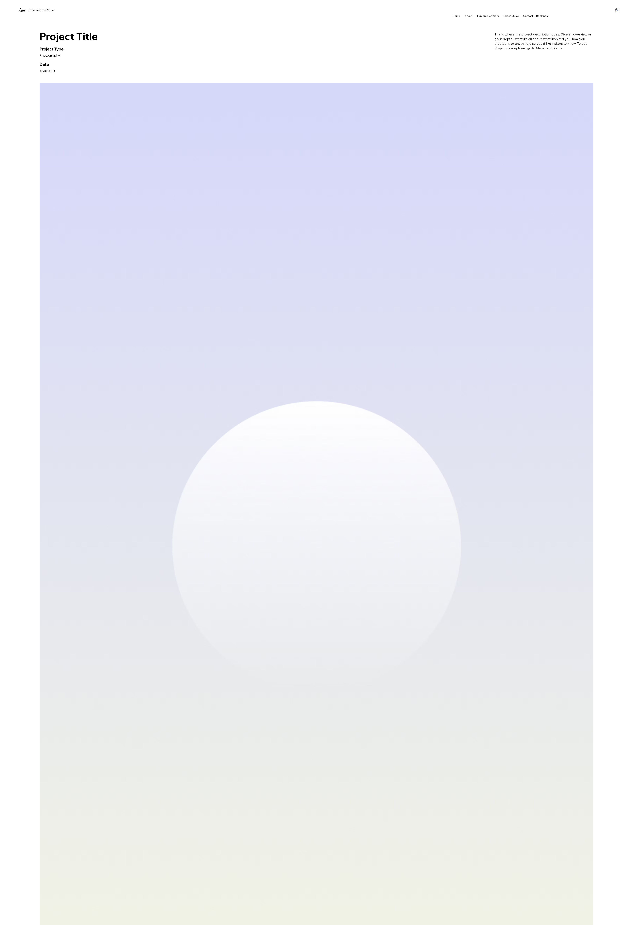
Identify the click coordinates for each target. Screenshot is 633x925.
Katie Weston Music (41, 10)
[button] (617, 10)
